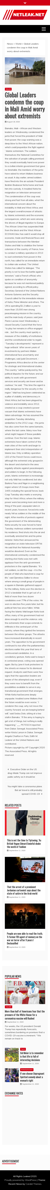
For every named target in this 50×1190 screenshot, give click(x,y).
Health (8, 1007)
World (8, 89)
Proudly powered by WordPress (20, 1180)
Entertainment (26, 1070)
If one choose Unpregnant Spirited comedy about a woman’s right (32, 1077)
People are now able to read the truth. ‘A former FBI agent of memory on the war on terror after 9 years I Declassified (25, 938)
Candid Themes (33, 1184)
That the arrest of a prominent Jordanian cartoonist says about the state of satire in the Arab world (24, 890)
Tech (23, 1049)
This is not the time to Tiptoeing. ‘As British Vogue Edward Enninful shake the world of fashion (24, 843)
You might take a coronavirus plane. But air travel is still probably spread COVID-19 (25, 790)
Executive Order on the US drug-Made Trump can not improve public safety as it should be (25, 773)
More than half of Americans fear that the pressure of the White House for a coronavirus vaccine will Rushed (25, 1014)
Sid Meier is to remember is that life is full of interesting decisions (32, 1056)
